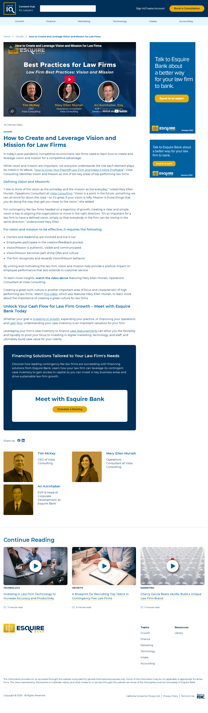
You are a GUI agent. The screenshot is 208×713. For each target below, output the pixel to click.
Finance (51, 21)
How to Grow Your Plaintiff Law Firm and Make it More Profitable (79, 170)
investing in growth (46, 319)
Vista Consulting (61, 193)
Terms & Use (187, 696)
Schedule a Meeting (69, 409)
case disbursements (83, 331)
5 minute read (152, 607)
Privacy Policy (170, 696)
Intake (153, 21)
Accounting (186, 21)
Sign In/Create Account (150, 8)
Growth (19, 21)
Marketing (84, 21)
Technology (120, 21)
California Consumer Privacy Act (143, 696)
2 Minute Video (14, 124)
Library (179, 633)
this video (50, 294)
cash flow (16, 323)
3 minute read (15, 607)
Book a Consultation (187, 8)
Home (7, 36)
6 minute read (83, 607)
